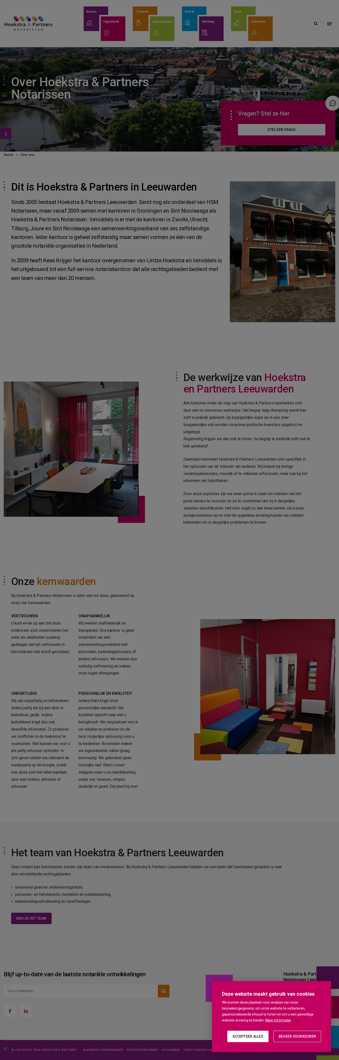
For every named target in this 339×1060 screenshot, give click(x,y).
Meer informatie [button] (278, 1020)
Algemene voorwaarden (103, 1050)
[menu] (329, 23)
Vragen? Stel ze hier (263, 113)
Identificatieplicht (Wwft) (206, 1050)
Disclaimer (171, 1050)
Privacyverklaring (142, 1050)
